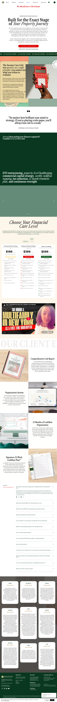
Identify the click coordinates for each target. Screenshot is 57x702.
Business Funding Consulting (35, 685)
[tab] (8, 485)
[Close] (55, 700)
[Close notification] (55, 693)
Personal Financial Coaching (35, 684)
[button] (7, 2)
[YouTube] (9, 688)
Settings (47, 700)
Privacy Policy (6, 700)
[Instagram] (4, 688)
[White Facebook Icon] (2, 688)
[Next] (53, 201)
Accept (52, 700)
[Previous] (3, 201)
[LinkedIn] (6, 688)
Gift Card (17, 683)
